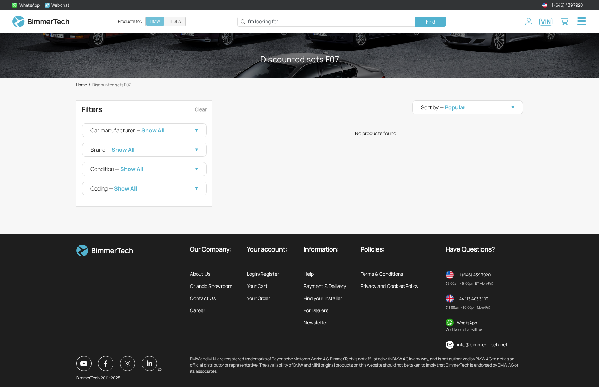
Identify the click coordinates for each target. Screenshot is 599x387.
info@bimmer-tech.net (482, 344)
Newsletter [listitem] (316, 322)
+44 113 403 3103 (472, 299)
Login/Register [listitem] (263, 274)
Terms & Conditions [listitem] (382, 274)
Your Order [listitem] (258, 298)
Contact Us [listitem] (203, 298)
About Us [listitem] (200, 274)
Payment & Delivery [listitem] (325, 286)
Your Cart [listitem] (257, 286)
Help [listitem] (309, 274)
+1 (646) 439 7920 (474, 275)
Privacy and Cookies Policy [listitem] (389, 286)
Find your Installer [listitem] (323, 298)
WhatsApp (467, 323)
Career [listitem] (197, 310)
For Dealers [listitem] (316, 310)
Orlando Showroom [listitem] (211, 286)
